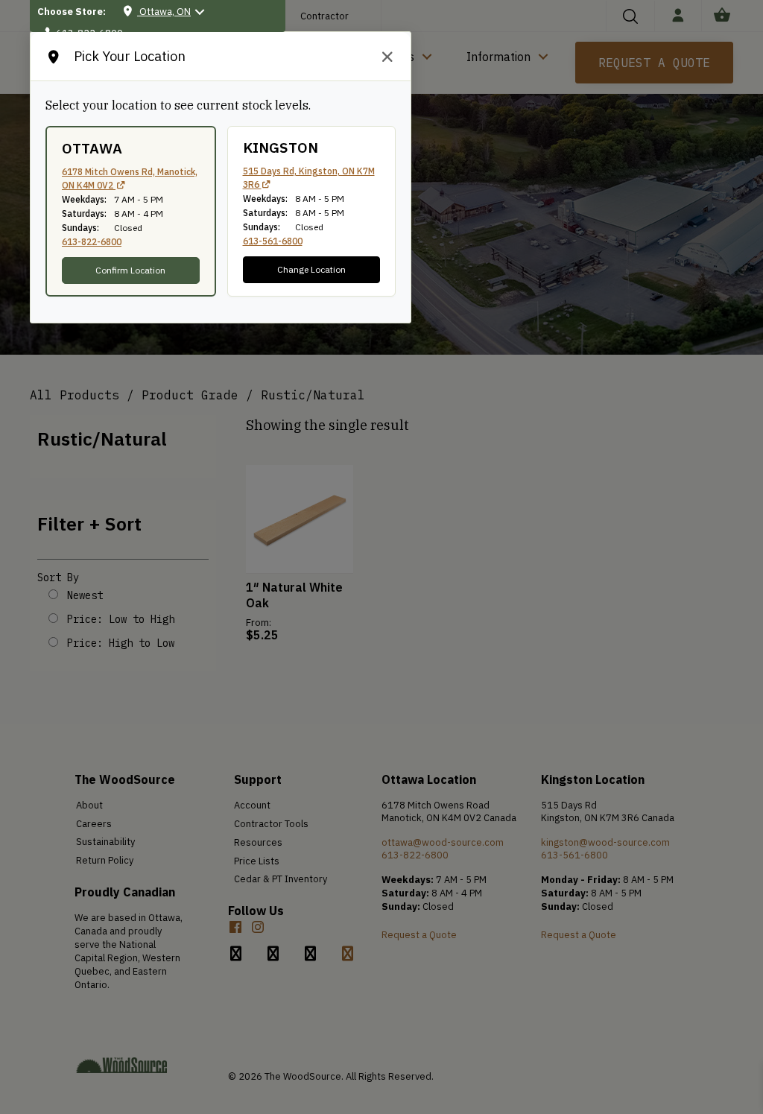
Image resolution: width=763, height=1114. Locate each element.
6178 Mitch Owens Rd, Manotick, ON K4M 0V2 (129, 178)
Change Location (311, 269)
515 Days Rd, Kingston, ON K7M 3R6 (309, 177)
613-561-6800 (273, 241)
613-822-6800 (91, 241)
